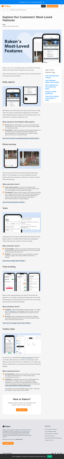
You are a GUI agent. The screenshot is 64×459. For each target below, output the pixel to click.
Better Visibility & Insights (50, 431)
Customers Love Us (49, 440)
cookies (18, 456)
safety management (27, 357)
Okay (49, 456)
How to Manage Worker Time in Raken (52, 81)
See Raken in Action (52, 6)
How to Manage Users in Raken (52, 76)
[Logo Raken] (6, 6)
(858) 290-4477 (19, 439)
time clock (13, 311)
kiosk (22, 311)
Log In (43, 6)
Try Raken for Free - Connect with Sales (30, 2)
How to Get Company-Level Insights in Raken (52, 98)
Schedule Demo (22, 410)
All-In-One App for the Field (51, 429)
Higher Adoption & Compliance (51, 433)
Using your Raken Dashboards (50, 92)
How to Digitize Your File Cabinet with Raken (51, 87)
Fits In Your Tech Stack (49, 435)
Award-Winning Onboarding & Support (53, 438)
